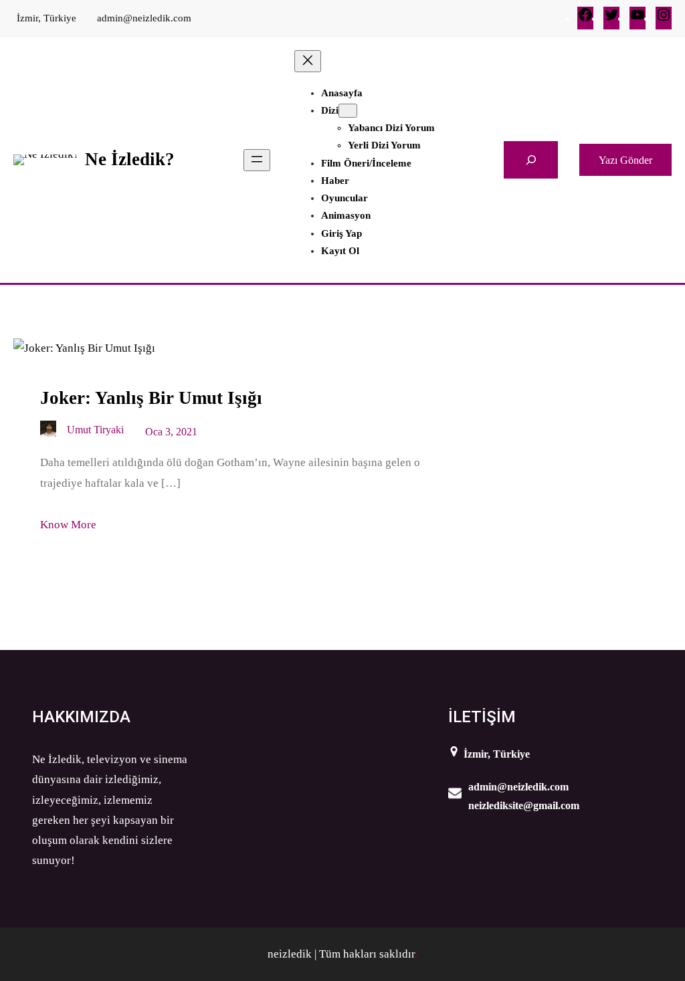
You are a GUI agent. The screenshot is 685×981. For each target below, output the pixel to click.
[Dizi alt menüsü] (347, 111)
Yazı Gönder (625, 160)
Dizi (329, 110)
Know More (68, 524)
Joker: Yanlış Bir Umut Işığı (151, 398)
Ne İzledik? (130, 159)
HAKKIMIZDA (81, 716)
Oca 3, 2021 (171, 431)
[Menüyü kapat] (307, 61)
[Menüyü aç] (256, 160)
